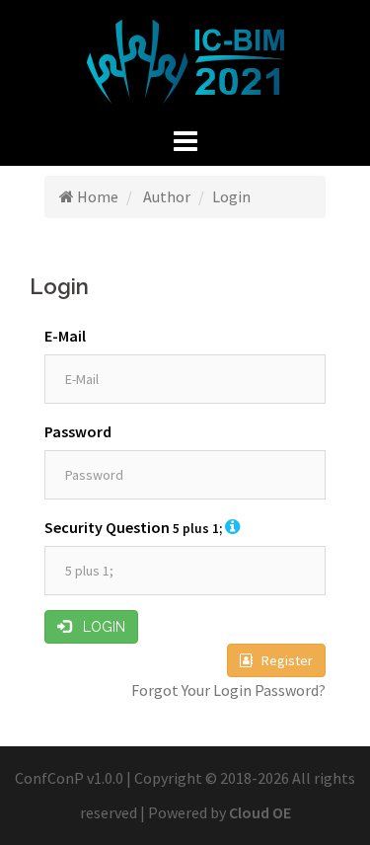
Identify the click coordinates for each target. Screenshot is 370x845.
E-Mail (65, 336)
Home (96, 196)
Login (98, 627)
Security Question (133, 527)
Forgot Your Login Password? (228, 690)
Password (77, 431)
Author (165, 196)
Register (283, 660)
